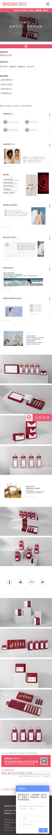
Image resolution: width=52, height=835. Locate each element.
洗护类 (38, 10)
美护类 (17, 10)
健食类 (46, 10)
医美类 (24, 10)
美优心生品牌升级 (13, 789)
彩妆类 (31, 10)
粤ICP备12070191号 (10, 830)
